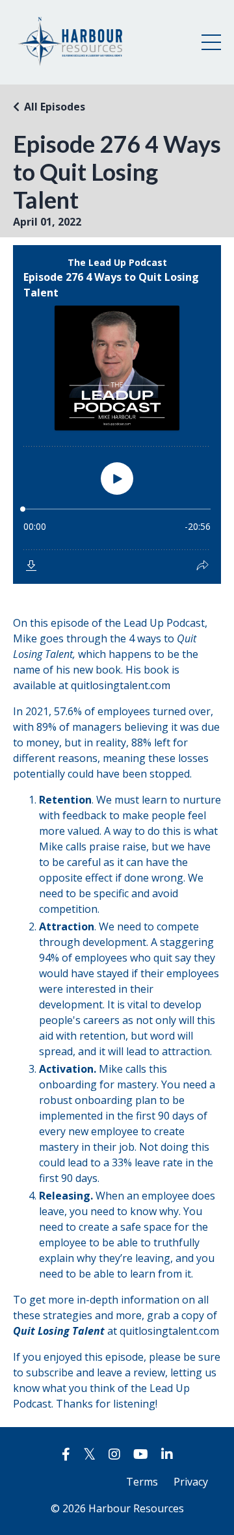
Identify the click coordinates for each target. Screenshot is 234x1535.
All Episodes (54, 106)
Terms (142, 1482)
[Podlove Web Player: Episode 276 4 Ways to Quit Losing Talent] (117, 414)
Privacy (191, 1482)
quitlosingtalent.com (120, 685)
